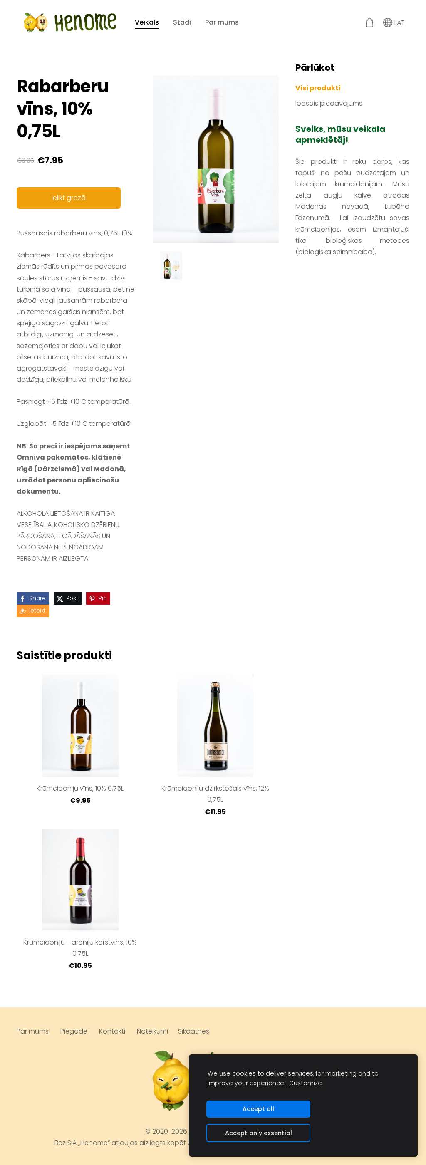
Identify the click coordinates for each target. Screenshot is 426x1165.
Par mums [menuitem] (222, 22)
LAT (399, 22)
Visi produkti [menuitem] (318, 88)
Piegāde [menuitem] (73, 1031)
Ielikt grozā (69, 198)
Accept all (258, 1109)
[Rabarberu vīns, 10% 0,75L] (171, 265)
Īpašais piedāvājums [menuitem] (328, 103)
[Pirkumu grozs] (369, 22)
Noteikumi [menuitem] (152, 1031)
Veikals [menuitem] (147, 22)
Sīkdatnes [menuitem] (193, 1031)
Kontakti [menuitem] (112, 1031)
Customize (305, 1083)
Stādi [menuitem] (182, 22)
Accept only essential (258, 1133)
